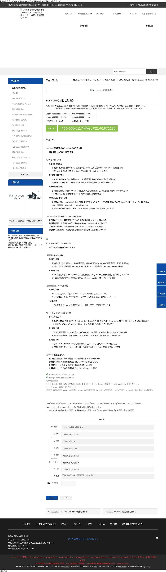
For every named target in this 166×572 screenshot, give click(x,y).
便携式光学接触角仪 (19, 141)
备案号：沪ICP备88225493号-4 (101, 567)
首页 (89, 80)
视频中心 (101, 524)
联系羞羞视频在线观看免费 (147, 5)
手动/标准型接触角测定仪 (21, 104)
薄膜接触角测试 (18, 125)
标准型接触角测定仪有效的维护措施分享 (23, 235)
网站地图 (3, 571)
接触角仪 (15, 93)
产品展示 (100, 14)
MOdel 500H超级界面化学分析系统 (74, 512)
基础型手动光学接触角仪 (21, 157)
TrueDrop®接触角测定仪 (16, 222)
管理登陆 (138, 567)
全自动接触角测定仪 (19, 120)
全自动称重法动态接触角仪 (22, 136)
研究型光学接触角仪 (19, 163)
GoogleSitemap (145, 567)
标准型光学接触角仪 (19, 131)
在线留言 (51, 128)
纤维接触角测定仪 (19, 99)
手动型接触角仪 (18, 109)
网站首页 (68, 14)
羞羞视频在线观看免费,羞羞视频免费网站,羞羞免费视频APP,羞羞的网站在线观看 (30, 1)
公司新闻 (117, 14)
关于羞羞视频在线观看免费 (85, 20)
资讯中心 (77, 524)
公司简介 (132, 5)
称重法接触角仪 (18, 152)
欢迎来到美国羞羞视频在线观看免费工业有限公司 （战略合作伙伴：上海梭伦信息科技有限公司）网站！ (45, 5)
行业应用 (89, 524)
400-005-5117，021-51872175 (88, 128)
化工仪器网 (131, 567)
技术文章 (133, 14)
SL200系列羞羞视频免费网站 (125, 512)
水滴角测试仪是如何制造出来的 (20, 243)
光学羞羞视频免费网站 (20, 147)
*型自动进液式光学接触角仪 (22, 115)
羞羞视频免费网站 (108, 80)
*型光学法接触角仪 (19, 168)
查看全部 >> (25, 174)
